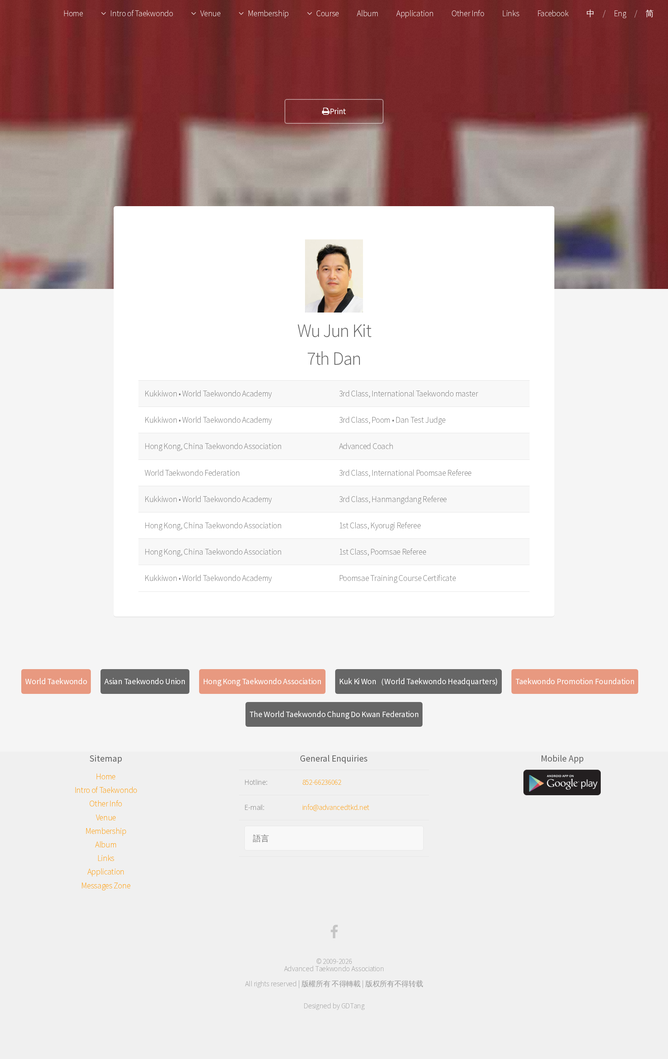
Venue (210, 13)
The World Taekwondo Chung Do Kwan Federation (334, 714)
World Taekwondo (56, 681)
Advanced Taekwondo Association (334, 968)
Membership (268, 13)
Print (338, 111)
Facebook (552, 13)
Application (414, 13)
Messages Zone (105, 885)
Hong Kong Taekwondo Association (262, 681)
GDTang (353, 1005)
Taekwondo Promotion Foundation (574, 681)
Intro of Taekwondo (141, 13)
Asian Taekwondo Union (144, 681)
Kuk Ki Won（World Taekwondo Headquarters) (418, 681)
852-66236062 (321, 782)
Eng (620, 13)
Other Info (468, 13)
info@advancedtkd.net (336, 807)
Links (510, 13)
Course (327, 13)
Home (73, 13)
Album (367, 13)
